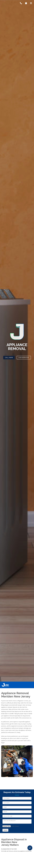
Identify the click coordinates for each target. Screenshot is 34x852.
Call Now (9, 357)
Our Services (23, 357)
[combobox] (17, 816)
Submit (5, 830)
